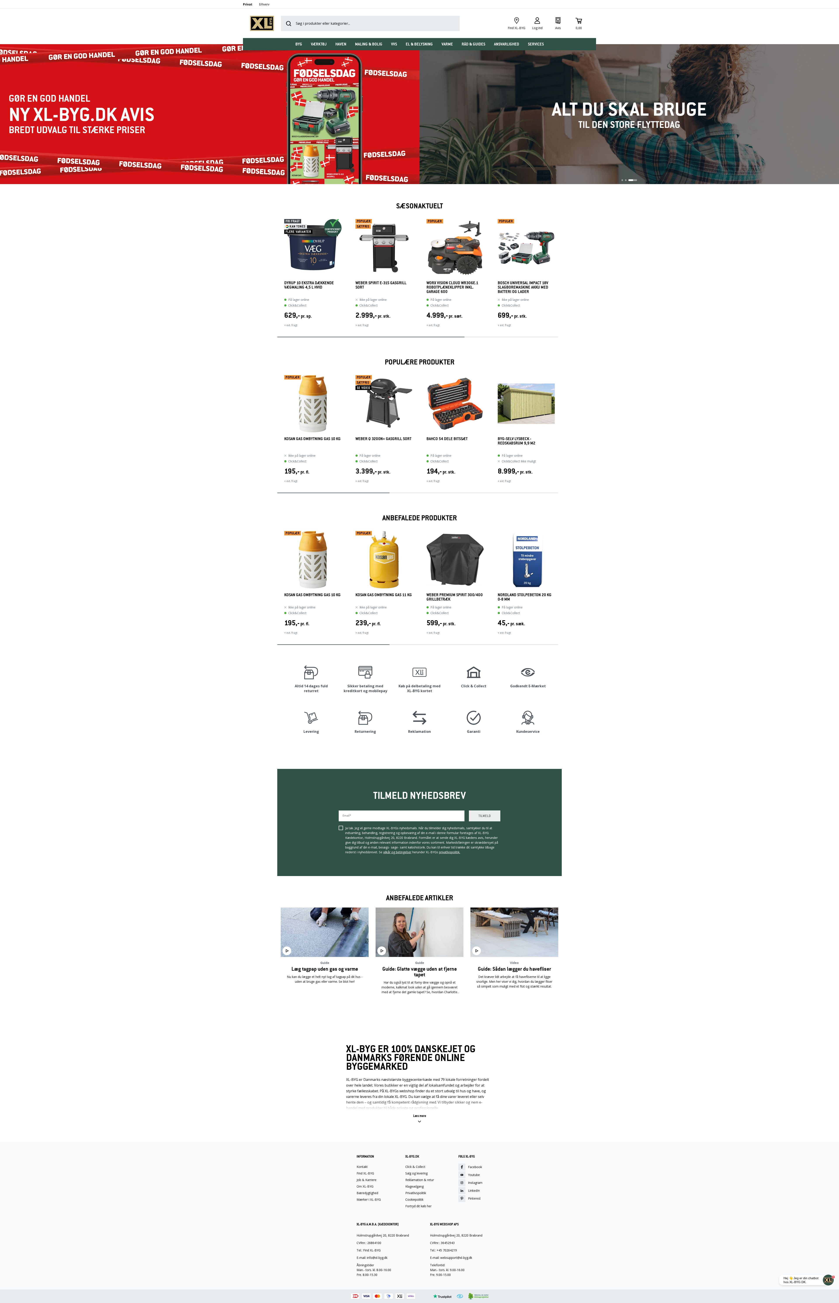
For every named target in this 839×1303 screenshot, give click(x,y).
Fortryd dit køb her (418, 1206)
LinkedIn (474, 1190)
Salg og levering (416, 1173)
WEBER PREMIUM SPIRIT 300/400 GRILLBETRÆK (454, 597)
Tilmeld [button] (484, 816)
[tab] (298, 44)
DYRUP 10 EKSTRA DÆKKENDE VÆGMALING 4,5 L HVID (309, 285)
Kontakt (362, 1166)
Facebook (475, 1167)
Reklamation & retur (419, 1179)
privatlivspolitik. (449, 852)
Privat (247, 4)
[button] (277, 275)
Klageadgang (414, 1186)
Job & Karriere (366, 1179)
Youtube (474, 1175)
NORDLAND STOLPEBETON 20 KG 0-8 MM (524, 597)
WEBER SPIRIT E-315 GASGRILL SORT (380, 285)
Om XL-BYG (365, 1186)
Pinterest (474, 1198)
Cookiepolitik (414, 1199)
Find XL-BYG (365, 1173)
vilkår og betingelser (397, 852)
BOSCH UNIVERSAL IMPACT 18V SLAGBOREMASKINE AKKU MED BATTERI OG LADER (523, 287)
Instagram (475, 1183)
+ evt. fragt (290, 325)
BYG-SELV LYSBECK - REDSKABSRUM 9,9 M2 (516, 441)
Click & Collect (415, 1166)
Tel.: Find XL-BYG (369, 1250)
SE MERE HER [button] (325, 1006)
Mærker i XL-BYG (369, 1199)
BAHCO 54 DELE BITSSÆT (447, 439)
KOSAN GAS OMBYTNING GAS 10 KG (312, 439)
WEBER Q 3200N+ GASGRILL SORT (383, 439)
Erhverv (264, 4)
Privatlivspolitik (415, 1193)
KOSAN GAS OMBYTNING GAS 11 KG (383, 595)
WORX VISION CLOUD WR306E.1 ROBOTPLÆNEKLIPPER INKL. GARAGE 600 (452, 287)
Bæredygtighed (367, 1193)
